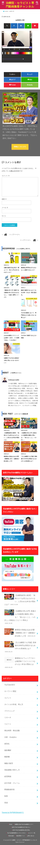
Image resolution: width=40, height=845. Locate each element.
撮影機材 (7, 750)
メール (5, 207)
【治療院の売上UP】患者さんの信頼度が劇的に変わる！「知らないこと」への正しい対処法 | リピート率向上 (20, 617)
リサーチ (7, 717)
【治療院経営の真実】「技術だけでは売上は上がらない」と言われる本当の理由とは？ (19, 599)
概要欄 (6, 757)
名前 (4, 199)
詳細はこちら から (20, 146)
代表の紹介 (11, 835)
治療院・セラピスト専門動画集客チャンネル (20, 4)
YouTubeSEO (9, 685)
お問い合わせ (30, 835)
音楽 (6, 803)
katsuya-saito (13, 380)
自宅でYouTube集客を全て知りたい (21, 827)
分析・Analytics (10, 737)
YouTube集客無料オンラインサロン (16, 833)
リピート (7, 724)
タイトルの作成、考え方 (13, 704)
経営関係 (7, 776)
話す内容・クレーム (12, 783)
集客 (6, 796)
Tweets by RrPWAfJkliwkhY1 (13, 812)
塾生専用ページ (20, 835)
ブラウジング (9, 711)
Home (10, 824)
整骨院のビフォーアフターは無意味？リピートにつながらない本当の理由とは (20, 662)
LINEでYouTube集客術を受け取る (21, 830)
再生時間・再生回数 (12, 730)
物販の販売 (8, 763)
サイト (4, 216)
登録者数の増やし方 (12, 770)
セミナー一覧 (31, 833)
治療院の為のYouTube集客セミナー (24, 824)
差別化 (6, 744)
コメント (6, 175)
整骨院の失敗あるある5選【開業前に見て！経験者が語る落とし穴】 (25, 633)
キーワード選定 (10, 691)
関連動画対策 (9, 789)
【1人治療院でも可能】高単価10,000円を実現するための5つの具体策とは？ (20, 647)
